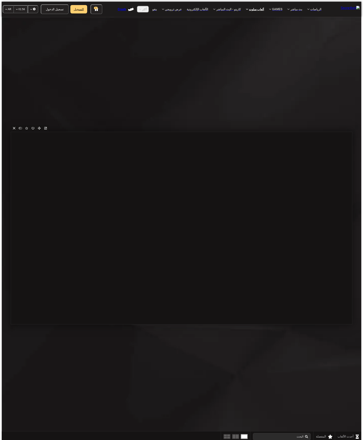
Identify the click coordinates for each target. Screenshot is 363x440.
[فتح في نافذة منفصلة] (45, 128)
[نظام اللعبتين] (235, 436)
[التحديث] (33, 128)
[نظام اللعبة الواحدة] (244, 436)
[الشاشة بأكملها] (39, 128)
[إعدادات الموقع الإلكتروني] (33, 9)
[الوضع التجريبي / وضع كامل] (20, 128)
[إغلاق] (14, 128)
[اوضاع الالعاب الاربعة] (227, 436)
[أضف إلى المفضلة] (27, 128)
